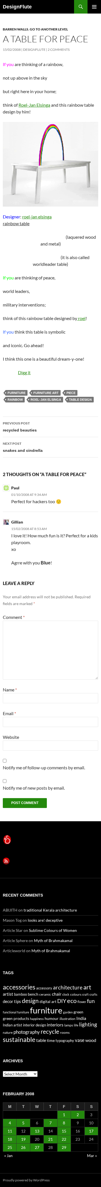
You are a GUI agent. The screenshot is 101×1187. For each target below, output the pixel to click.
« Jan (8, 1155)
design (30, 1000)
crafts (93, 994)
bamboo (20, 994)
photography (26, 1032)
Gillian (17, 522)
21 (50, 1139)
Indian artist (12, 1025)
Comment (14, 617)
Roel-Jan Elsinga (34, 105)
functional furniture (16, 1012)
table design (80, 399)
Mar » (92, 1155)
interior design (34, 1025)
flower (81, 1002)
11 (10, 1131)
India (81, 1018)
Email (9, 713)
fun (91, 1001)
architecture (67, 987)
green (78, 1011)
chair (56, 994)
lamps (68, 1025)
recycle (50, 1031)
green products (16, 1018)
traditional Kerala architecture (50, 910)
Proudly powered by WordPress (26, 1180)
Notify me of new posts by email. (34, 787)
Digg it (24, 372)
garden (68, 1012)
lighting (88, 1024)
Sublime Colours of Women (53, 930)
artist (8, 994)
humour (52, 1018)
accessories (19, 987)
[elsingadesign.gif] (50, 163)
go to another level (49, 29)
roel (81, 318)
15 (64, 1131)
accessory (44, 988)
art (87, 987)
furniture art (46, 393)
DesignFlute (17, 7)
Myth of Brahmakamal (53, 940)
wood (90, 1040)
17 (91, 1131)
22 (64, 1139)
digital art (48, 1001)
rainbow (15, 399)
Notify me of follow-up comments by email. (44, 767)
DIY (61, 1001)
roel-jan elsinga (37, 216)
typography (65, 1040)
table (41, 1040)
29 (64, 1147)
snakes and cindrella (23, 447)
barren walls (15, 29)
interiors (55, 1024)
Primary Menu (94, 7)
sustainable (19, 1039)
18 (10, 1139)
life (76, 1025)
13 (37, 1131)
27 (37, 1147)
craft (85, 994)
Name (10, 689)
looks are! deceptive (45, 920)
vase (79, 1040)
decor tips (12, 1001)
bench (33, 994)
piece (70, 393)
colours (75, 994)
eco (72, 1000)
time (51, 1040)
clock (65, 994)
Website (11, 737)
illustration (67, 1019)
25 (10, 1147)
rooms (65, 1032)
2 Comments (59, 49)
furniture (17, 393)
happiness (37, 1018)
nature (8, 1032)
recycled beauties (20, 426)
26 (23, 1147)
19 (23, 1139)
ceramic (45, 994)
